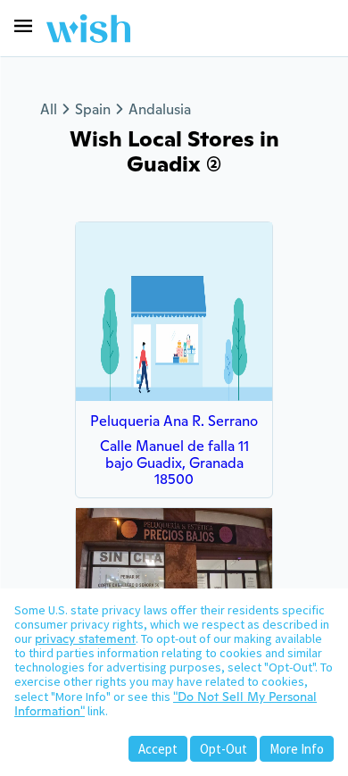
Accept (158, 748)
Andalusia (159, 109)
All (48, 109)
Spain (93, 109)
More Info (296, 748)
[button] (23, 26)
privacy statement (85, 638)
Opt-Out (223, 748)
